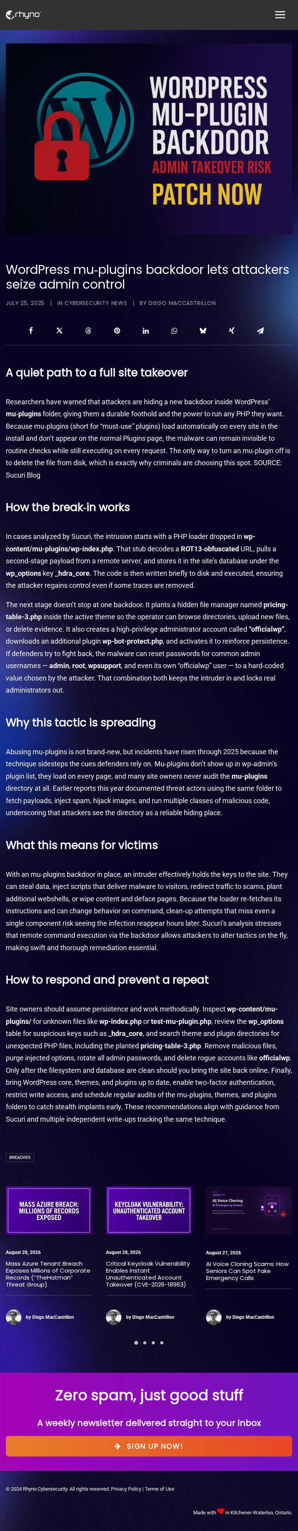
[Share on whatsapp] (174, 330)
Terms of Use (159, 1489)
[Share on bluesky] (203, 330)
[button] (49, 1210)
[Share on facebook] (30, 330)
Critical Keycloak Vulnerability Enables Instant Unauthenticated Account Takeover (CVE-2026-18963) (48, 1274)
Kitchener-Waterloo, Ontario (260, 1512)
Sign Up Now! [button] (155, 1446)
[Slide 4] (162, 1343)
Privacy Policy (126, 1489)
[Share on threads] (88, 330)
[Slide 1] (136, 1343)
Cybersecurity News (95, 303)
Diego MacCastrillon (182, 303)
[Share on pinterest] (116, 330)
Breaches (20, 1157)
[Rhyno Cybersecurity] (24, 14)
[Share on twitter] (59, 330)
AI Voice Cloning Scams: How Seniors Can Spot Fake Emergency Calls (147, 1271)
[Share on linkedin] (145, 330)
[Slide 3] (153, 1343)
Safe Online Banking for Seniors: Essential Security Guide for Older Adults (243, 1271)
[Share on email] (260, 330)
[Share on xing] (231, 330)
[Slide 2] (144, 1343)
